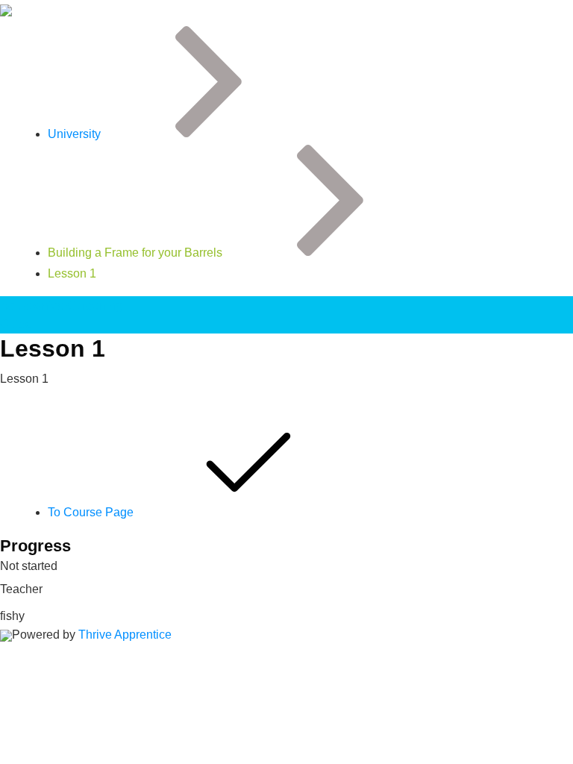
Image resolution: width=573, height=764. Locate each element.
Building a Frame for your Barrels (135, 252)
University (74, 134)
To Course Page (92, 512)
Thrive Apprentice (125, 634)
